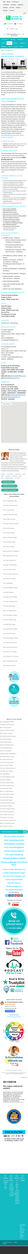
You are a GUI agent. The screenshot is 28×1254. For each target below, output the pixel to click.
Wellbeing (20, 39)
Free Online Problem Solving (9, 619)
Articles (21, 46)
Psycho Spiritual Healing (8, 528)
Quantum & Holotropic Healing (10, 537)
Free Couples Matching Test (9, 560)
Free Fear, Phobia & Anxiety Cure (10, 574)
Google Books (18, 474)
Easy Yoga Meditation (8, 583)
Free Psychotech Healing (8, 532)
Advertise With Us (14, 883)
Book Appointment (9, 486)
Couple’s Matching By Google (14, 873)
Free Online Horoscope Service (10, 642)
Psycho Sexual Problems (14, 851)
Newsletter (6, 1180)
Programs (6, 1182)
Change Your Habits (10, 490)
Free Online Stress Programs (9, 578)
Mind (10, 46)
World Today (20, 4)
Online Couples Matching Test (14, 869)
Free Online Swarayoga (8, 592)
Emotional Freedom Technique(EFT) (11, 551)
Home (4, 1)
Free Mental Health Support (9, 624)
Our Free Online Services (14, 836)
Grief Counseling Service (14, 840)
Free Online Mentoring (14, 855)
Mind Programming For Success (10, 555)
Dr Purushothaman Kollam (17, 1073)
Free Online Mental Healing (9, 542)
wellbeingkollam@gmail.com (11, 378)
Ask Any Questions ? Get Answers (11, 656)
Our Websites (6, 4)
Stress (9, 43)
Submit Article (8, 482)
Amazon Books (10, 474)
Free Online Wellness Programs (10, 615)
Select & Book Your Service (9, 665)
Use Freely (12, 7)
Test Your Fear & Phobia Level (14, 876)
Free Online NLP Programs (9, 633)
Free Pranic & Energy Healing (9, 564)
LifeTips (15, 43)
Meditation (22, 43)
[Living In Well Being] (14, 19)
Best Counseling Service (8, 510)
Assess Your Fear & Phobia (9, 569)
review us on (9, 1011)
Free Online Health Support (9, 606)
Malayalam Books (9, 478)
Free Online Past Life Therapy (10, 651)
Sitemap (15, 1242)
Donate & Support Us (14, 886)
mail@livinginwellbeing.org (18, 376)
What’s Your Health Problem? (9, 610)
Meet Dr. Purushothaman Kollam (10, 661)
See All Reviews (14, 1015)
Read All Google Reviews (14, 1016)
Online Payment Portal (14, 879)
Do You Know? (15, 1)
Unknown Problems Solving (14, 858)
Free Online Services (11, 1184)
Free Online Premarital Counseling (10, 523)
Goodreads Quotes (23, 1077)
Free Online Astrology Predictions (10, 638)
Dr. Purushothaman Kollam (14, 1002)
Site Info (8, 1)
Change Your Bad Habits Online (10, 514)
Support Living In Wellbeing (17, 1198)
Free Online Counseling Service (10, 505)
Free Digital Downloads (14, 890)
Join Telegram (19, 23)
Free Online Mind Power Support (10, 629)
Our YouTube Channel (17, 1191)
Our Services (13, 4)
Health (3, 43)
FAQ (5, 1188)
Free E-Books (17, 478)
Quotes (16, 46)
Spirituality (5, 7)
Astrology (11, 1187)
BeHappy (3, 46)
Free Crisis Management (14, 847)
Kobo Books (8, 476)
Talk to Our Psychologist (8, 546)
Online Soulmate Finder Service (10, 647)
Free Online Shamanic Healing (10, 597)
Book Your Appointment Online (10, 500)
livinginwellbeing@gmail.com (11, 397)
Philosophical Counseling (14, 844)
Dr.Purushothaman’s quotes (14, 1070)
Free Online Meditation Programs (10, 587)
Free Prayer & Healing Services (10, 601)
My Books (3, 474)
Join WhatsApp (9, 23)
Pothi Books (14, 476)
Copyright (11, 1195)
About (5, 1187)
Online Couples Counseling (9, 519)
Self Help (13, 39)
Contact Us (11, 10)
